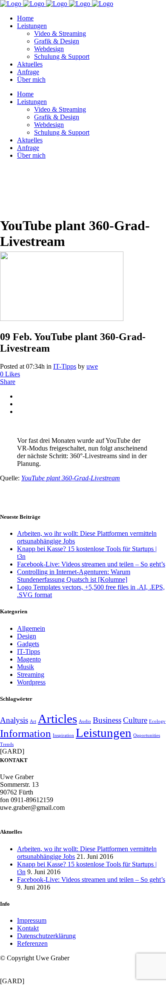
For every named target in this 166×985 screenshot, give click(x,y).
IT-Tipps (64, 366)
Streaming (30, 674)
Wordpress (31, 682)
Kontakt (28, 928)
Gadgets (28, 643)
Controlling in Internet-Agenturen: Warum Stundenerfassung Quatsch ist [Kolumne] (73, 575)
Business (107, 720)
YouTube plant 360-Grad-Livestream (70, 478)
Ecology (157, 721)
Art (33, 721)
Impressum (31, 920)
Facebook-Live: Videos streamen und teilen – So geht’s (91, 564)
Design (26, 636)
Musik (25, 666)
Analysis (14, 720)
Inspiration (63, 735)
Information (25, 733)
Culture (135, 720)
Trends (7, 744)
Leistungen (104, 732)
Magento (29, 659)
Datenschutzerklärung (46, 935)
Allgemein (31, 628)
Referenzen (32, 943)
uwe (92, 366)
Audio (85, 721)
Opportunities (146, 735)
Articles (57, 718)
